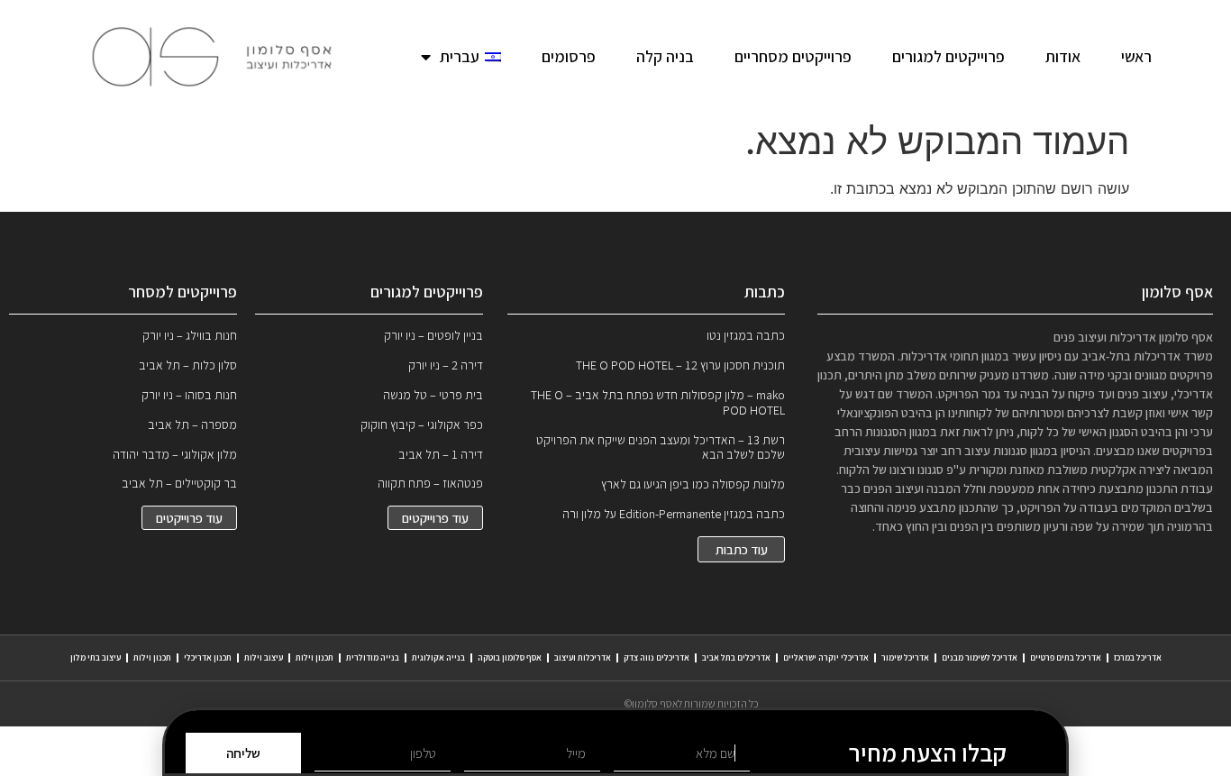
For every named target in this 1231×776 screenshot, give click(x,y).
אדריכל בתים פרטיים (1065, 657)
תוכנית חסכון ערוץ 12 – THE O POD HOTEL (680, 365)
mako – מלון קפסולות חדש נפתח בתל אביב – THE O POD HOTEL (658, 402)
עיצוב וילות (263, 657)
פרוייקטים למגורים (948, 56)
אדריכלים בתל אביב (736, 657)
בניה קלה (665, 56)
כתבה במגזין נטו (746, 335)
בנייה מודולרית (372, 657)
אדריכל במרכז (1138, 657)
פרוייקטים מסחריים (793, 56)
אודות (1063, 56)
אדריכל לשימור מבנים (979, 657)
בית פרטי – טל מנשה (433, 395)
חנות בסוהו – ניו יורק (189, 395)
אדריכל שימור (905, 657)
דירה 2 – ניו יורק (445, 365)
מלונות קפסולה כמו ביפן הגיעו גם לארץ (693, 484)
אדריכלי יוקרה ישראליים (826, 657)
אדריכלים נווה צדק (656, 657)
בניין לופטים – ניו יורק (433, 335)
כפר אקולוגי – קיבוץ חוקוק (421, 424)
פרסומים (569, 56)
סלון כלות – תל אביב (188, 365)
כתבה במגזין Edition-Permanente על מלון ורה (673, 514)
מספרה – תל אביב (192, 424)
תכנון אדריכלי (208, 657)
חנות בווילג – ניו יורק (189, 335)
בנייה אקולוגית (438, 657)
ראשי (1136, 56)
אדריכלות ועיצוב (582, 657)
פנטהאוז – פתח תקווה (430, 483)
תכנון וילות (314, 657)
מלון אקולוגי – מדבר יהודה (175, 454)
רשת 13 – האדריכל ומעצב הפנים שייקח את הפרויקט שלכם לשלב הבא (660, 447)
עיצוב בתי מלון (95, 657)
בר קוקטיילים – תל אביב (179, 483)
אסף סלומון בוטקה (510, 657)
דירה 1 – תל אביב (440, 454)
